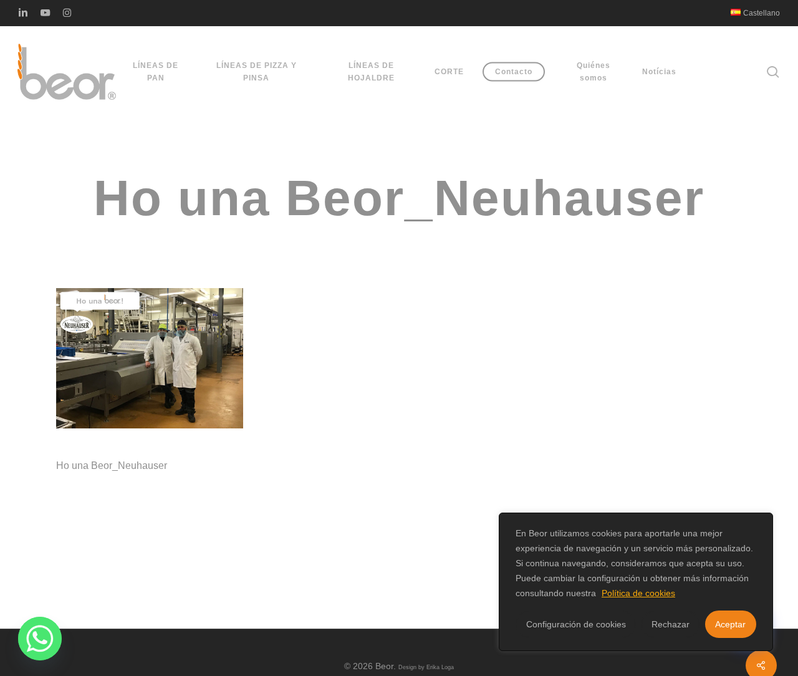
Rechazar (670, 624)
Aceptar (730, 624)
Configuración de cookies (576, 624)
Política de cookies (638, 593)
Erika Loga (440, 667)
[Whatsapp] (40, 638)
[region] (636, 582)
